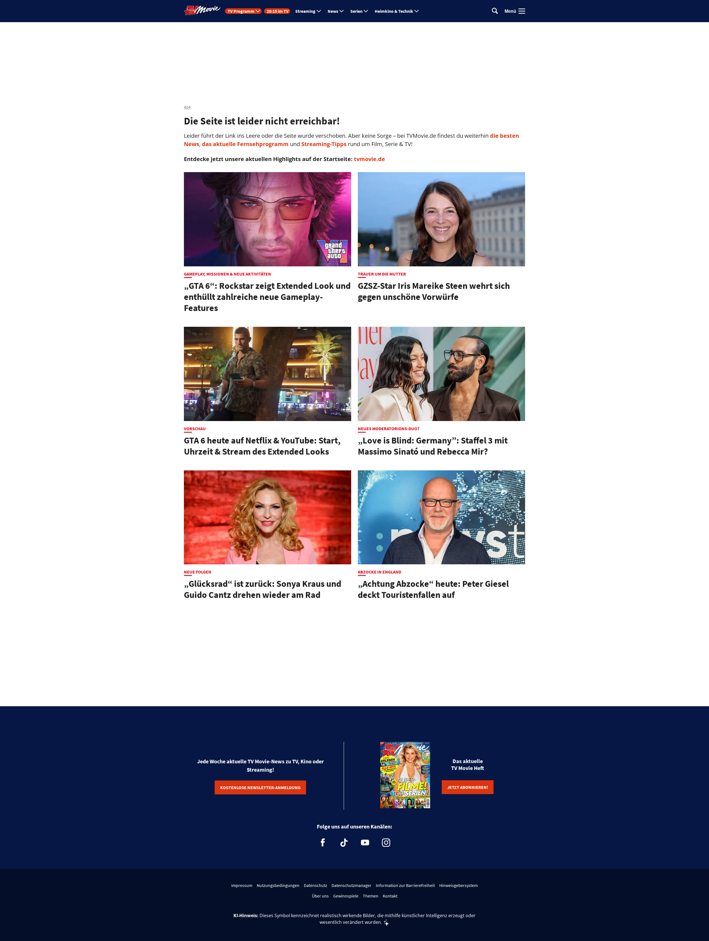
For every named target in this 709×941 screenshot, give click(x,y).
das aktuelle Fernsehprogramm (245, 144)
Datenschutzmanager (351, 885)
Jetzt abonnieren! (467, 787)
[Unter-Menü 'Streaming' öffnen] (319, 11)
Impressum (241, 885)
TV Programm (241, 11)
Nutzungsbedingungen (278, 885)
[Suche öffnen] (495, 11)
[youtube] (365, 842)
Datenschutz (315, 885)
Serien (356, 11)
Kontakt (390, 896)
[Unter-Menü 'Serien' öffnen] (366, 11)
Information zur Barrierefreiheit (405, 885)
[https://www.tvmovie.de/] (202, 11)
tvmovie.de (369, 159)
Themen (370, 896)
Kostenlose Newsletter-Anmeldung (260, 787)
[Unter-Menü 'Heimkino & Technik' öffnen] (416, 11)
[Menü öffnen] (521, 11)
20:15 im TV (278, 11)
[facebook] (323, 842)
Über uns (320, 896)
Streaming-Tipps (323, 144)
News (333, 11)
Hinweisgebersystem (458, 885)
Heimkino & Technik (394, 11)
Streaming (305, 11)
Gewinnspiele (345, 896)
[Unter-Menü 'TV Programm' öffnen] (258, 11)
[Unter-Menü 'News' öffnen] (341, 11)
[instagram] (386, 842)
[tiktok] (344, 842)
